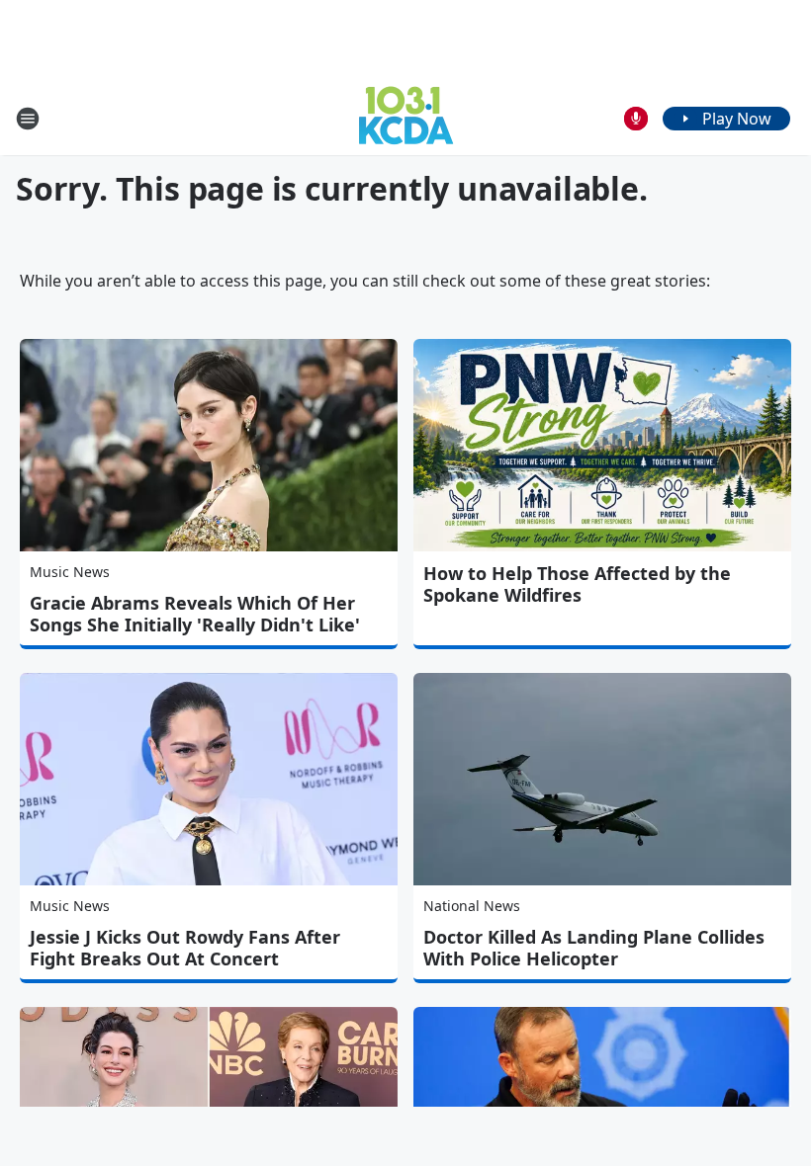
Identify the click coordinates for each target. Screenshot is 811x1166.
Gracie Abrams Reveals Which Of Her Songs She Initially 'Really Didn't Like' (195, 613)
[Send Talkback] (636, 118)
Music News (70, 571)
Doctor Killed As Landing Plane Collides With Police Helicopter (594, 947)
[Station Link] (406, 118)
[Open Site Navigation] (28, 118)
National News (471, 905)
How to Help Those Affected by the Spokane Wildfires (577, 584)
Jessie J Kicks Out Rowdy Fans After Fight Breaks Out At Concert (185, 947)
